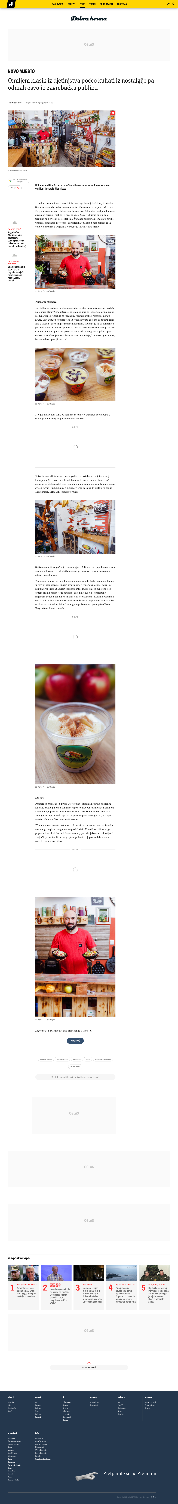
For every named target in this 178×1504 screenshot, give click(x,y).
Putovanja (66, 1414)
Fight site (38, 1414)
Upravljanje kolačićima (42, 1459)
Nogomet (38, 1405)
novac (93, 1397)
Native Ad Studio (13, 1480)
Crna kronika (12, 1408)
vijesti (11, 1397)
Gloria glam (11, 1462)
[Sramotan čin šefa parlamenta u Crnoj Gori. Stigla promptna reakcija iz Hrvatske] (23, 1274)
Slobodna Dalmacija (14, 1441)
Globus (10, 1447)
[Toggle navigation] (2, 3)
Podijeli (13, 188)
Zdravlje (65, 1408)
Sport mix (38, 1417)
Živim (9, 1468)
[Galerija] (61, 138)
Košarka (38, 1408)
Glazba (120, 1411)
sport (38, 1397)
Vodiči (92, 4)
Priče (82, 4)
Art (119, 1402)
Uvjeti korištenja (40, 1441)
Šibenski (10, 1474)
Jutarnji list (11, 1438)
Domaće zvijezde (150, 1402)
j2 (64, 1397)
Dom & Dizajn (12, 1453)
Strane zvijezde (150, 1405)
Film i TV (120, 1405)
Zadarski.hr (11, 1471)
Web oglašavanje (41, 1450)
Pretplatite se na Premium (129, 1473)
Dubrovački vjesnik (14, 1465)
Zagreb (10, 1411)
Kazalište (121, 1414)
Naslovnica (57, 4)
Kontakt (38, 1456)
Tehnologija (66, 1402)
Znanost (65, 1405)
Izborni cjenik (39, 1447)
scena (148, 1397)
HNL (36, 1402)
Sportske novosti (13, 1444)
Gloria (10, 1459)
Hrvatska (11, 1402)
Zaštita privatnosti (41, 1444)
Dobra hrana (12, 1456)
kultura (121, 1397)
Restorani (122, 4)
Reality (147, 1408)
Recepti (71, 4)
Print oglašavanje (41, 1453)
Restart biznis (94, 1402)
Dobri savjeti (106, 4)
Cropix (10, 1477)
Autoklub (11, 1450)
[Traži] (173, 4)
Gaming (65, 1420)
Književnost (122, 1408)
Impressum (39, 1438)
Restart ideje (94, 1405)
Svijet (9, 1405)
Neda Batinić (17, 103)
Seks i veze (66, 1411)
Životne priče (67, 1417)
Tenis (37, 1411)
